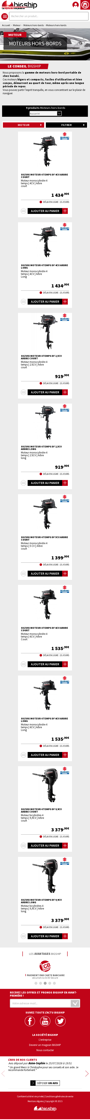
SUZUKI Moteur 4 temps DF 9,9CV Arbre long (41, 901)
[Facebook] (29, 1021)
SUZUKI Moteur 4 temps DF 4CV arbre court (44, 175)
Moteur (17, 25)
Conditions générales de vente (59, 1096)
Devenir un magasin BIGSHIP (45, 1045)
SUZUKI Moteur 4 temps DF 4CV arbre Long (44, 266)
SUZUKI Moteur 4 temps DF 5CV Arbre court (44, 538)
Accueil (6, 25)
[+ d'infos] (23, 211)
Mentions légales (36, 1101)
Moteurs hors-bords (33, 25)
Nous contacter (45, 1050)
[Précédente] (3, 1074)
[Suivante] (87, 1074)
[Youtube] (45, 1021)
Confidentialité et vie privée (30, 1096)
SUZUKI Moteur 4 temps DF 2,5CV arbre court (41, 357)
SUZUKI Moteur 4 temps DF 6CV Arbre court (44, 629)
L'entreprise (45, 1039)
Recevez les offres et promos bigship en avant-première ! (43, 994)
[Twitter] (60, 1021)
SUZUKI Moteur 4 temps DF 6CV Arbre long (44, 719)
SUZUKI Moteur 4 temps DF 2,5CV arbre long (41, 447)
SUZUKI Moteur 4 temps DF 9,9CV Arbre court (41, 810)
